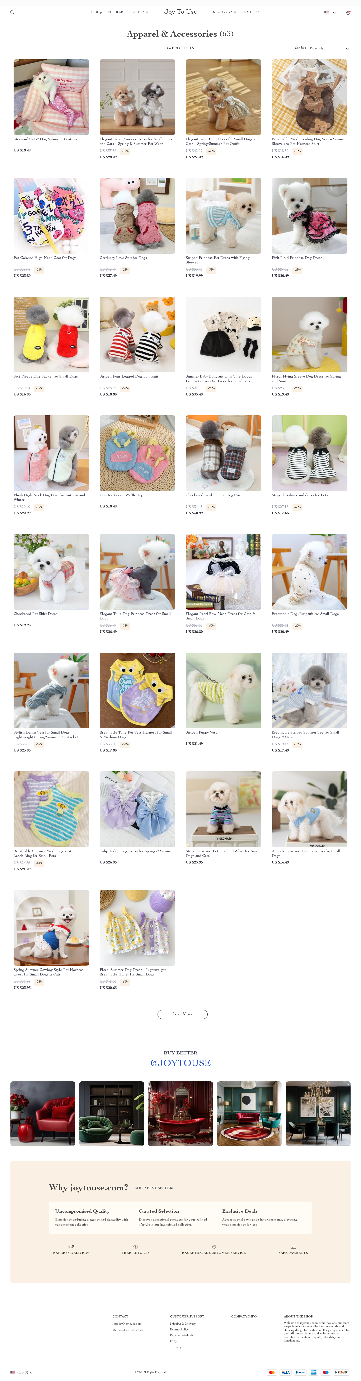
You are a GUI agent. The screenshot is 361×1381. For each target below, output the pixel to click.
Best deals (138, 12)
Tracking (175, 1347)
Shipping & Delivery (183, 1324)
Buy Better (180, 1053)
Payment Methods (181, 1335)
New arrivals (224, 12)
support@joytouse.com (127, 1324)
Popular (115, 12)
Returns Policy (179, 1329)
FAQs (174, 1341)
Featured (250, 12)
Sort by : (300, 48)
